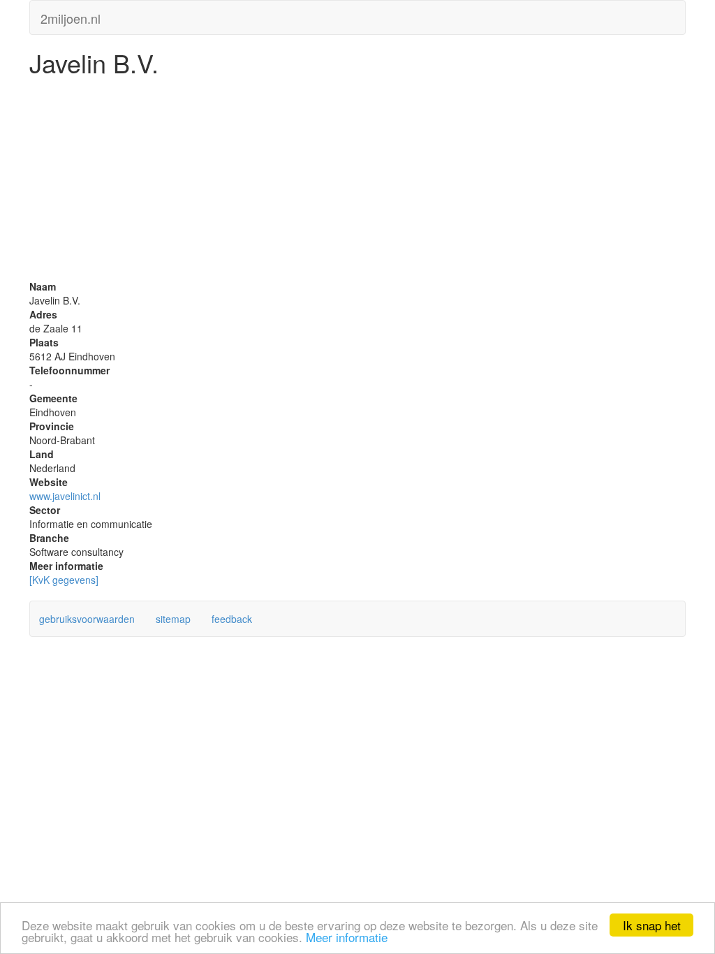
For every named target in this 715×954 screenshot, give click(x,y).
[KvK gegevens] (63, 580)
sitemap (173, 619)
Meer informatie (347, 937)
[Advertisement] (357, 181)
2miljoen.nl (70, 15)
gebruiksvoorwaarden (87, 619)
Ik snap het (652, 925)
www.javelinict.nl (65, 496)
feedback (232, 619)
